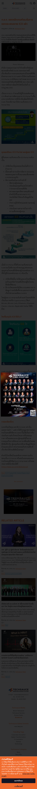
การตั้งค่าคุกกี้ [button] (19, 786)
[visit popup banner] (18, 394)
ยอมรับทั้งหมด (18, 781)
